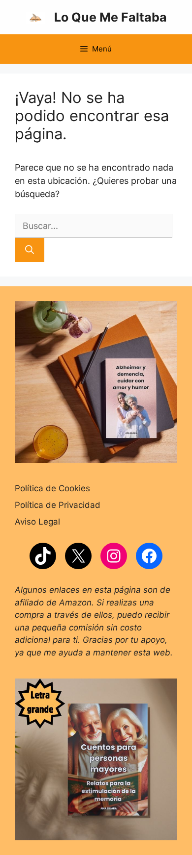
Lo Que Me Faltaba (110, 17)
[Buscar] (29, 250)
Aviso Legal (37, 522)
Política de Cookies (52, 488)
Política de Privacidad (57, 505)
